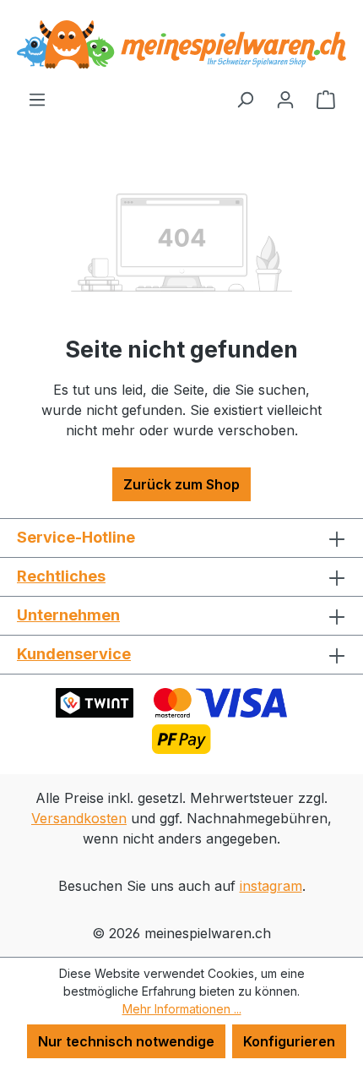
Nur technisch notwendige (126, 1041)
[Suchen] (245, 99)
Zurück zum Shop (181, 484)
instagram (271, 885)
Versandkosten (79, 818)
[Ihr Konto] (285, 99)
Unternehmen (68, 615)
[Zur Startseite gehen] (181, 44)
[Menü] (37, 99)
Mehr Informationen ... (181, 1009)
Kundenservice (74, 654)
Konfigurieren (289, 1041)
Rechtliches (61, 576)
